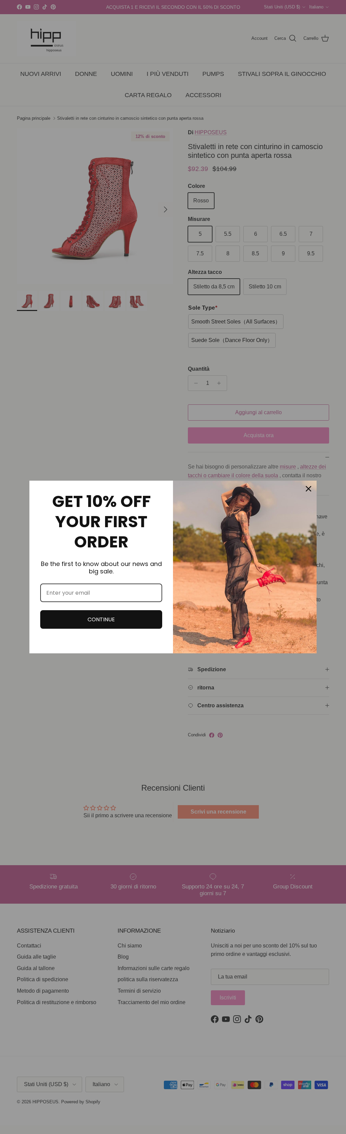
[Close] (308, 489)
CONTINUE (101, 619)
